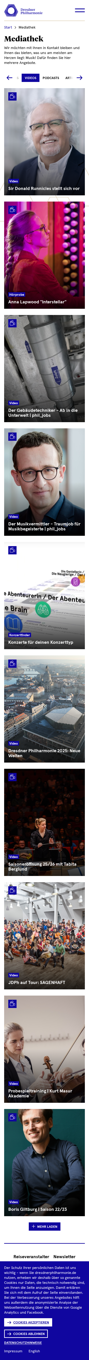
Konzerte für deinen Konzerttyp (40, 642)
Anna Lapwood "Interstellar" (37, 302)
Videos (30, 78)
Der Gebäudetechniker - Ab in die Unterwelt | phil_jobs (43, 413)
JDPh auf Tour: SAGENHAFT (36, 982)
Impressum (13, 1351)
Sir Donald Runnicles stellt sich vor (44, 188)
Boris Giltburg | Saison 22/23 (37, 1209)
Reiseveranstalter (31, 1257)
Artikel (71, 78)
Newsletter (64, 1257)
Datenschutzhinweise (23, 1342)
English (34, 1351)
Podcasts (51, 78)
